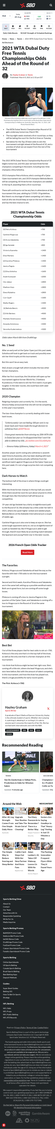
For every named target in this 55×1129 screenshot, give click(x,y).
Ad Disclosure (7, 42)
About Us (6, 904)
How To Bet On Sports (12, 994)
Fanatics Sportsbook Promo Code (16, 951)
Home (4, 39)
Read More (28, 552)
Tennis (19, 39)
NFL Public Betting (10, 1014)
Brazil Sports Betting (11, 971)
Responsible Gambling (12, 916)
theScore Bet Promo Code (13, 936)
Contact (6, 907)
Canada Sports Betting (12, 968)
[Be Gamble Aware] (41, 1113)
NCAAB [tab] (49, 28)
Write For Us (8, 919)
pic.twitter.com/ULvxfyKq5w (38, 440)
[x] (48, 708)
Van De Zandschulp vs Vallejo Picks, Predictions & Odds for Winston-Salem (20, 782)
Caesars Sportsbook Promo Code (16, 948)
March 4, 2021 (41, 446)
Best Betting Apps (10, 974)
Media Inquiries (9, 922)
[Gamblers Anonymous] (19, 1120)
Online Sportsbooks (11, 962)
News (12, 39)
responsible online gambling (15, 1080)
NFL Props (7, 1011)
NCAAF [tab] (27, 28)
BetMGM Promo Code (12, 933)
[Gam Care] (15, 1113)
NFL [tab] (20, 28)
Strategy (6, 997)
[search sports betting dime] (51, 5)
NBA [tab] (34, 28)
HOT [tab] (6, 29)
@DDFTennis (24, 429)
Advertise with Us (10, 913)
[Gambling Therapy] (24, 1113)
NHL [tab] (41, 28)
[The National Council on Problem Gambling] (32, 1120)
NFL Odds (7, 1008)
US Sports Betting (10, 965)
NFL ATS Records (10, 1017)
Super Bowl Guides (10, 988)
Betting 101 (7, 991)
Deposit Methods (10, 977)
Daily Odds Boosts (10, 33)
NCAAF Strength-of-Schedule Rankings (36, 33)
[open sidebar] (4, 5)
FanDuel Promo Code (11, 945)
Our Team (7, 910)
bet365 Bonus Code (11, 939)
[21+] (8, 1113)
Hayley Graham (19, 75)
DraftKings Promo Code (12, 942)
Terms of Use (31, 1027)
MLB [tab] (13, 28)
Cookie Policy (42, 1027)
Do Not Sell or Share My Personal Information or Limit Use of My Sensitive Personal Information (27, 1106)
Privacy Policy (20, 1027)
